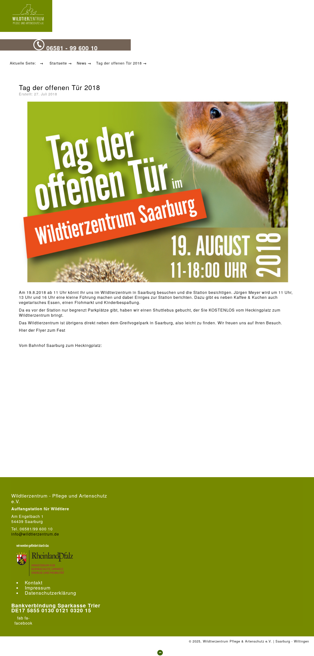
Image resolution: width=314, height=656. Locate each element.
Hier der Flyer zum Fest (42, 330)
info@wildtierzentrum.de (35, 534)
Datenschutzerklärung (50, 592)
